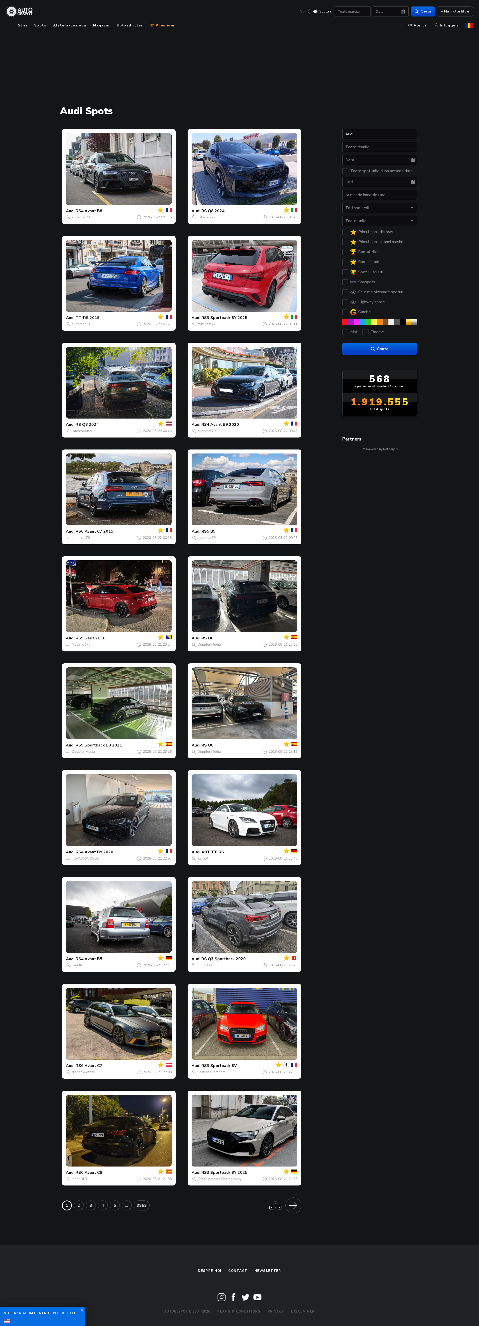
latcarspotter (82, 431)
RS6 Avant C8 (89, 1172)
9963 (142, 1205)
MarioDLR (79, 1179)
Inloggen (449, 25)
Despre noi (209, 1271)
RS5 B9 (208, 531)
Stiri (303, 11)
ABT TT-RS (212, 852)
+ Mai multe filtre (455, 11)
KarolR (203, 858)
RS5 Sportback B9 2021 (99, 745)
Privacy (276, 1311)
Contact (237, 1271)
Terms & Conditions (238, 1311)
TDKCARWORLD (85, 858)
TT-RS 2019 (88, 317)
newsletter (267, 1271)
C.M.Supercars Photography (219, 1179)
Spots (40, 25)
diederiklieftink (83, 1072)
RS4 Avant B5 (89, 959)
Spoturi (325, 11)
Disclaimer (303, 1311)
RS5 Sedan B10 (91, 638)
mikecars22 (207, 217)
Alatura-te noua (69, 25)
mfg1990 (205, 965)
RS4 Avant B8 (89, 211)
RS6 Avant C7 (89, 1065)
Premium (164, 25)
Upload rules (130, 25)
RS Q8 (207, 638)
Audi (70, 211)
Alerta (420, 25)
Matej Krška (81, 644)
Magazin (101, 25)
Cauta (426, 11)
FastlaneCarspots (212, 1072)
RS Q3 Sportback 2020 (223, 959)
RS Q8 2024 (213, 211)
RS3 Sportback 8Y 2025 (224, 317)
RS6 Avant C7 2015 (94, 531)
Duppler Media (209, 644)
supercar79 (81, 217)
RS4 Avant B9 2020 (220, 424)
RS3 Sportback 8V (219, 1065)
